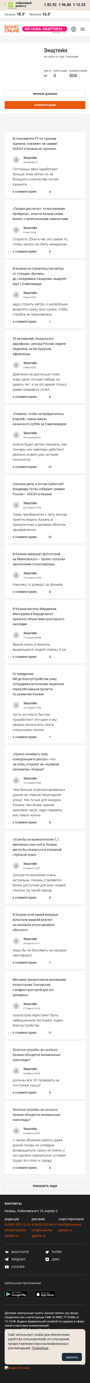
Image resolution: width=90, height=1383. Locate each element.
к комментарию (25, 191)
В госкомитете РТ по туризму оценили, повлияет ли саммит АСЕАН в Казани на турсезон (35, 144)
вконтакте (19, 1252)
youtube (17, 1266)
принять (72, 1357)
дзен (55, 1259)
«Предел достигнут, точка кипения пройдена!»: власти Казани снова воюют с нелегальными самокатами (40, 214)
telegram (18, 1259)
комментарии (45, 105)
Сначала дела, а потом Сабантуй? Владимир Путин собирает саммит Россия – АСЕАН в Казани (39, 489)
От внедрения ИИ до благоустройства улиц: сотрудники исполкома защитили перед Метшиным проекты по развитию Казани (38, 684)
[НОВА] (43, 28)
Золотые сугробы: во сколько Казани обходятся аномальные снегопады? (36, 1055)
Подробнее (40, 1348)
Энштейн (30, 158)
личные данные (45, 94)
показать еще (45, 1186)
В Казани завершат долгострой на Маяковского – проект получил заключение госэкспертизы (39, 559)
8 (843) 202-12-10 (17, 1224)
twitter (56, 1252)
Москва (35, 14)
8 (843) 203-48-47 (44, 1224)
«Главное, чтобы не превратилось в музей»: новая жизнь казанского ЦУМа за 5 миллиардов (39, 419)
